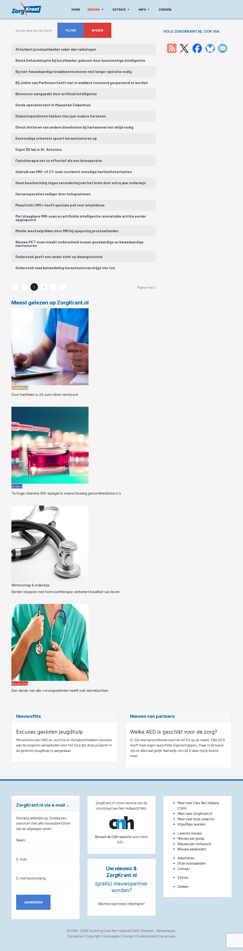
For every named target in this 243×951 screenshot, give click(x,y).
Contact (184, 868)
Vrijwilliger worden (192, 824)
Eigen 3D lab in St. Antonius (38, 149)
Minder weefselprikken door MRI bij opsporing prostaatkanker (67, 231)
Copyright (93, 936)
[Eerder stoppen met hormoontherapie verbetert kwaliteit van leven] (50, 543)
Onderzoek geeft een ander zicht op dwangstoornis (59, 256)
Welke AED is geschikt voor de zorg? (173, 732)
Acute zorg (19, 683)
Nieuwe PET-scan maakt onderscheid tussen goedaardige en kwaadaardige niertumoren (79, 244)
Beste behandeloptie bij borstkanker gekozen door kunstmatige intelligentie (80, 60)
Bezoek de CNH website (113, 837)
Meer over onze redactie (196, 819)
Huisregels (111, 936)
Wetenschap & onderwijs (30, 585)
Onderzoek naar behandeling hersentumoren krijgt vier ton (65, 268)
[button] (96, 9)
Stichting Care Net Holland (109, 931)
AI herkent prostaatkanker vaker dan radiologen (55, 49)
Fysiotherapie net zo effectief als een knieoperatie (58, 160)
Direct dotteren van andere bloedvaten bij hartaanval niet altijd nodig (74, 127)
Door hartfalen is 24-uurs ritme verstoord (44, 394)
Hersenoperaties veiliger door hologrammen (53, 194)
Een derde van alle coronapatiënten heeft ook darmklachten (59, 690)
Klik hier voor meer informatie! (121, 904)
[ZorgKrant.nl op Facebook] (197, 48)
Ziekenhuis (19, 388)
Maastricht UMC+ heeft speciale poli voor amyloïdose (60, 205)
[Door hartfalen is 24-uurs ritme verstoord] (50, 346)
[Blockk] (26, 9)
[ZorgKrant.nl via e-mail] (222, 48)
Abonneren (33, 902)
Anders (16, 486)
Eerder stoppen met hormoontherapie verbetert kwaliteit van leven (65, 591)
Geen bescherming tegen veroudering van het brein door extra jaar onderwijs (80, 183)
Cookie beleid (147, 936)
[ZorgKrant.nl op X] (184, 48)
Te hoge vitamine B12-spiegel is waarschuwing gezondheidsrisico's (66, 493)
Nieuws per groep (191, 838)
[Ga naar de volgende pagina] (53, 287)
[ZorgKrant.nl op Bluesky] (211, 48)
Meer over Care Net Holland (198, 803)
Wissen (97, 30)
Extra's (183, 877)
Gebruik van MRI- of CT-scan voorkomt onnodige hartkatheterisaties (73, 172)
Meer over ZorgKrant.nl (195, 813)
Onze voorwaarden (192, 863)
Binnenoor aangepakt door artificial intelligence (56, 94)
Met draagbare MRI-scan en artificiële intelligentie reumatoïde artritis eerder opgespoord (80, 218)
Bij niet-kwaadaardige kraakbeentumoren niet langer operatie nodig (73, 71)
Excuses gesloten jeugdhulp (49, 732)
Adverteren (186, 858)
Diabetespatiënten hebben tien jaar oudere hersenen (60, 116)
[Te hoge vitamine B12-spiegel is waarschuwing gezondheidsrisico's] (50, 445)
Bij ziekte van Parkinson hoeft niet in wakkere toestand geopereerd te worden (81, 82)
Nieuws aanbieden (192, 849)
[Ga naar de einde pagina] (62, 287)
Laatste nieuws (190, 833)
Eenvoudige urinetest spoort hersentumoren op (56, 138)
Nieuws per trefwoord (194, 844)
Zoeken (183, 886)
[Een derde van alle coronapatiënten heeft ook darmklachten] (50, 642)
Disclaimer (75, 936)
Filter (70, 30)
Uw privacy (167, 936)
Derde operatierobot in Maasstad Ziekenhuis (53, 105)
